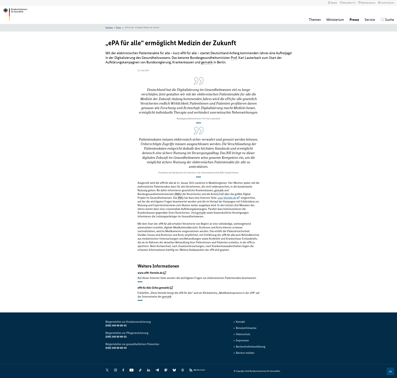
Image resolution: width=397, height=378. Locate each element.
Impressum (242, 340)
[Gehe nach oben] (390, 371)
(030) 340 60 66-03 (116, 348)
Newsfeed (199, 370)
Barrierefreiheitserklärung (250, 346)
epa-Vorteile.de (227, 197)
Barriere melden (245, 352)
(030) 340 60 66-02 (116, 336)
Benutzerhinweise (246, 328)
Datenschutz (243, 334)
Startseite (109, 28)
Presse (118, 28)
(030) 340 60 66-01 (116, 325)
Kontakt (240, 321)
